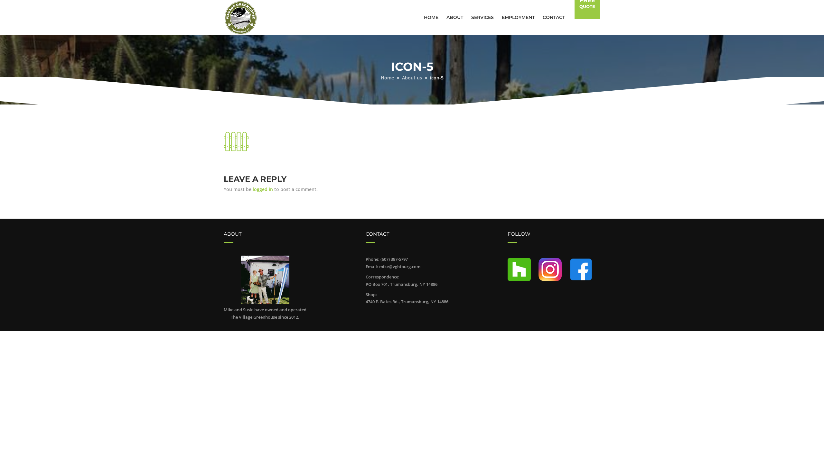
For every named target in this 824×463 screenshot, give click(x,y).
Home (431, 17)
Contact (554, 17)
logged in (263, 189)
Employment (518, 17)
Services (482, 17)
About (454, 17)
